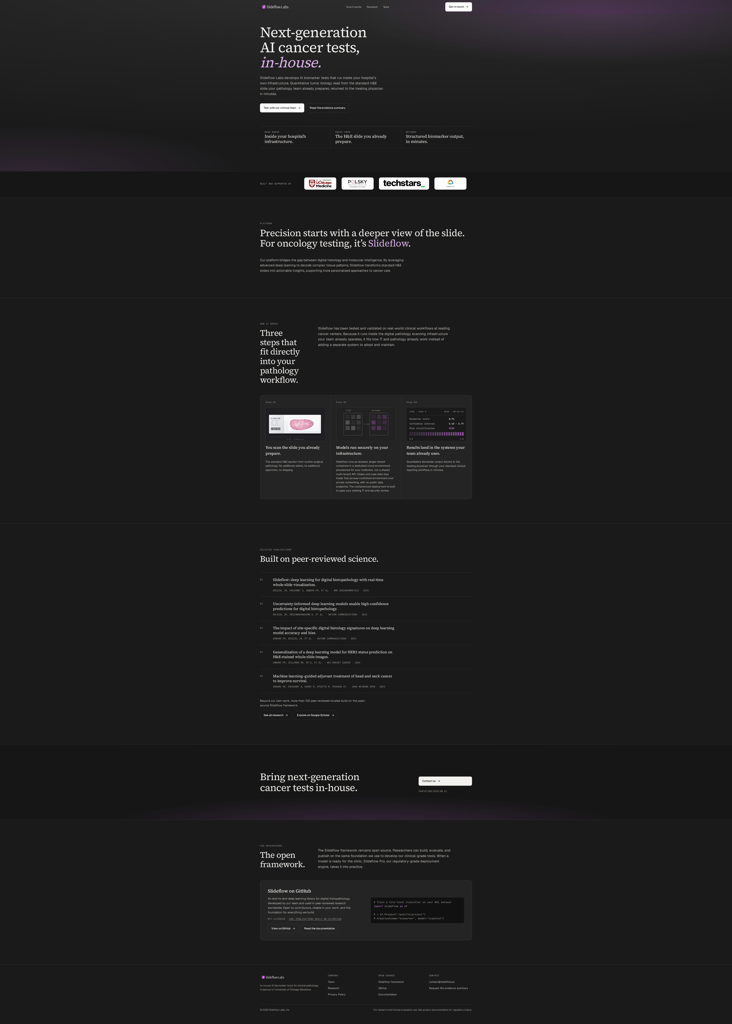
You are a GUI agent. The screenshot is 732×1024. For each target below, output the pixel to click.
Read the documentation (319, 928)
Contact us (431, 781)
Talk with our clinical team (282, 108)
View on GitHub (283, 928)
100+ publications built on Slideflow (315, 919)
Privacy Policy (337, 994)
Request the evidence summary (448, 988)
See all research (276, 715)
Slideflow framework (391, 982)
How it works (353, 7)
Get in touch (458, 6)
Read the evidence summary (327, 108)
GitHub (382, 988)
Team (386, 7)
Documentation (387, 994)
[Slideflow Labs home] (275, 7)
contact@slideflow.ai (441, 982)
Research (372, 7)
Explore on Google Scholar (315, 715)
